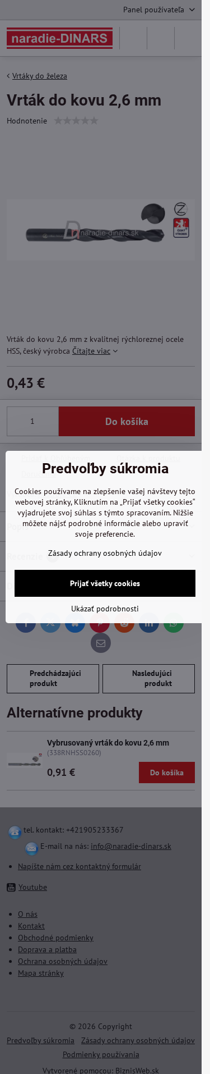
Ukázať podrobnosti (105, 609)
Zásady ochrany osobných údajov (105, 553)
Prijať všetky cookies (105, 583)
